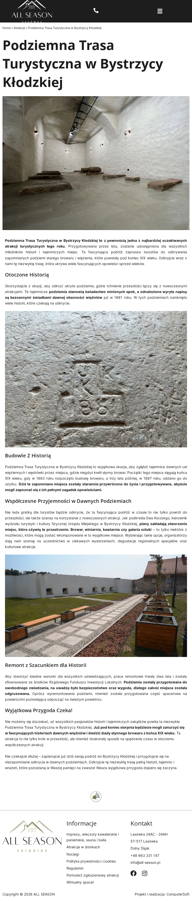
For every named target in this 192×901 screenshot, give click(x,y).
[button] (160, 11)
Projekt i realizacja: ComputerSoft (162, 894)
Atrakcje (19, 28)
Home (6, 28)
